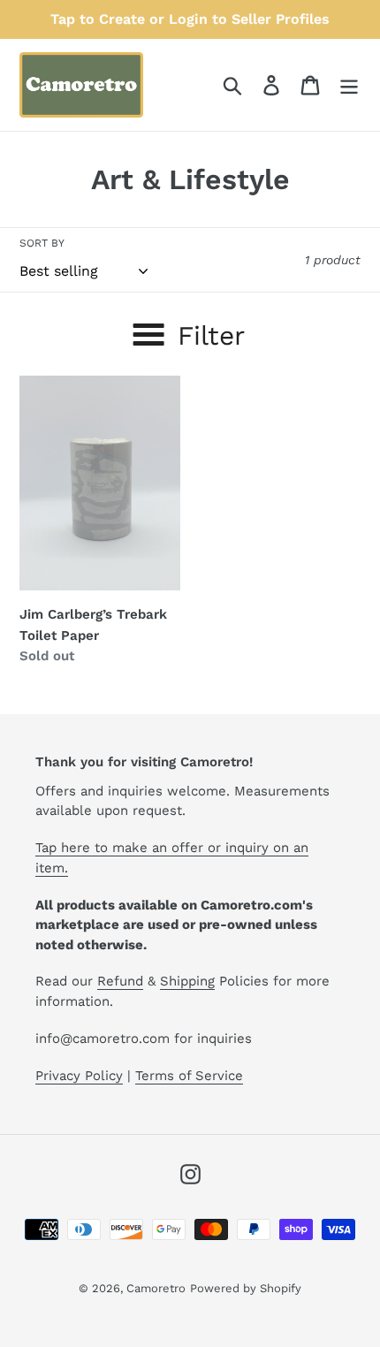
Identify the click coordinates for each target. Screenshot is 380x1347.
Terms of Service (189, 1076)
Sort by (42, 243)
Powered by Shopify (245, 1288)
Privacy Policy (79, 1076)
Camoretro (156, 1288)
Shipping (187, 981)
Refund (120, 981)
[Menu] (349, 85)
